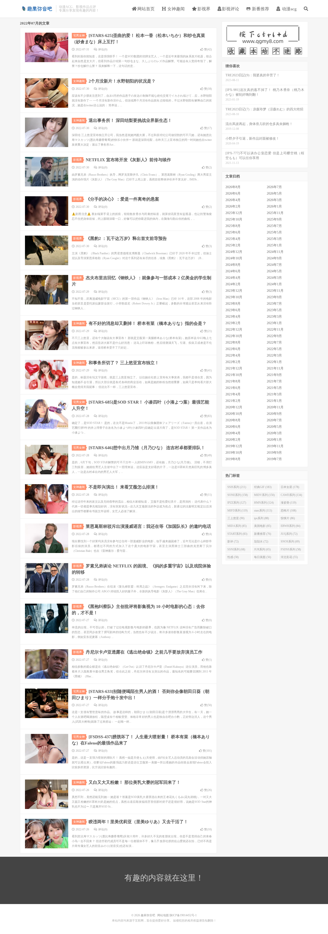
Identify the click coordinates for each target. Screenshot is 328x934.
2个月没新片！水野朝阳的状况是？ (122, 81)
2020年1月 (274, 439)
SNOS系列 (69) (290, 541)
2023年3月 (274, 316)
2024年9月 (274, 258)
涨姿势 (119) (288, 502)
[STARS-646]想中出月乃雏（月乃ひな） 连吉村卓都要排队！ (147, 447)
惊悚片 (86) (288, 518)
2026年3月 (274, 200)
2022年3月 (274, 355)
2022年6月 (233, 349)
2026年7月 (274, 187)
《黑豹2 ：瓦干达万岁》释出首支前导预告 (126, 238)
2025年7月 (274, 226)
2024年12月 (233, 252)
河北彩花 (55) (289, 557)
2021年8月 (233, 381)
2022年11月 (275, 329)
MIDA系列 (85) (237, 526)
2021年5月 (274, 388)
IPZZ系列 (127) (236, 502)
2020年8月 (233, 420)
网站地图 (163, 915)
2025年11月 (275, 213)
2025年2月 (233, 245)
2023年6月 (233, 310)
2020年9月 (274, 414)
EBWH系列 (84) (290, 526)
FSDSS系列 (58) (291, 549)
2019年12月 (233, 446)
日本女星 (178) (290, 487)
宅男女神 (79, 35)
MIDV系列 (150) (264, 495)
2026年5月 (274, 193)
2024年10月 (233, 258)
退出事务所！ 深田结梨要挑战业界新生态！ (130, 120)
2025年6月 (233, 232)
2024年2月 (233, 284)
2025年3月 (274, 239)
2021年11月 (275, 368)
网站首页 (145, 8)
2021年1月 (274, 401)
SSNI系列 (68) (236, 549)
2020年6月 (233, 426)
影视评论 (230, 8)
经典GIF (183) (263, 487)
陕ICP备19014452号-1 (183, 915)
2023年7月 (274, 303)
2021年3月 (274, 394)
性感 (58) (233, 557)
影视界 (203, 8)
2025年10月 (233, 219)
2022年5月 (274, 349)
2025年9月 (274, 219)
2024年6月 (233, 271)
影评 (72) (233, 541)
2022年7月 (274, 342)
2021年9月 (274, 375)
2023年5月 (274, 310)
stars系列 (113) (263, 510)
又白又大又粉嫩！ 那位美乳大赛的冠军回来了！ (135, 782)
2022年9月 (274, 336)
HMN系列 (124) (264, 502)
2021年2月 (233, 401)
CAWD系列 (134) (291, 495)
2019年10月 (233, 452)
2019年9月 (274, 452)
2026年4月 (233, 200)
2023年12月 (233, 290)
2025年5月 (274, 232)
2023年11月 (275, 290)
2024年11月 (275, 252)
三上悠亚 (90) (235, 518)
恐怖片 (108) (288, 510)
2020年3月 (274, 433)
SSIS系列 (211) (236, 487)
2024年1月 (274, 284)
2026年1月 (274, 206)
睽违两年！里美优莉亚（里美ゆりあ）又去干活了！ (138, 821)
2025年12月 (233, 213)
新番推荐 (260, 8)
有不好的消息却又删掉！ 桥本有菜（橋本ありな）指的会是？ (148, 323)
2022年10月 (233, 336)
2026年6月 (233, 193)
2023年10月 (233, 297)
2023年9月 (274, 297)
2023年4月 (233, 316)
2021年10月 (233, 375)
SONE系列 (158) (237, 495)
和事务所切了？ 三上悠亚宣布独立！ (124, 362)
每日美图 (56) (262, 557)
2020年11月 (275, 407)
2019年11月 (275, 446)
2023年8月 (233, 303)
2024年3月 (274, 278)
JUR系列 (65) (262, 549)
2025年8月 (233, 226)
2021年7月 (274, 381)
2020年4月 (233, 433)
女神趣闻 (175, 8)
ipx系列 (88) (261, 518)
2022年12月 (233, 329)
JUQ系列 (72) (289, 533)
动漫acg (289, 8)
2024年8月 (233, 265)
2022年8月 (233, 342)
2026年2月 (233, 206)
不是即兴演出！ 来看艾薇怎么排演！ (124, 487)
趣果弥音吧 (37, 8)
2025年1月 (274, 245)
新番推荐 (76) (262, 533)
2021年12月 (233, 368)
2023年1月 (274, 323)
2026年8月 (233, 187)
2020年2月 (233, 439)
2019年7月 (274, 459)
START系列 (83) (237, 533)
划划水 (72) (261, 541)
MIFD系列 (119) (237, 510)
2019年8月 (233, 459)
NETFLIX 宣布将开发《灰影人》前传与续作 (128, 159)
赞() (208, 49)
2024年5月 (274, 271)
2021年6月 (233, 388)
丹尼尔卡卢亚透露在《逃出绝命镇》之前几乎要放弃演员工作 (144, 652)
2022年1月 (274, 362)
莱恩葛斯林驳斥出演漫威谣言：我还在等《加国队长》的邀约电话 (148, 526)
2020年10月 (233, 414)
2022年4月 (233, 355)
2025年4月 (233, 239)
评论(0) (102, 49)
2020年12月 (233, 407)
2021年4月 (233, 394)
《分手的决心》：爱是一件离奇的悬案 (122, 199)
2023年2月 (233, 323)
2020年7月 (274, 420)
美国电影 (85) (262, 526)
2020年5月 (274, 426)
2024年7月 (274, 265)
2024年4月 (233, 278)
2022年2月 (233, 362)
